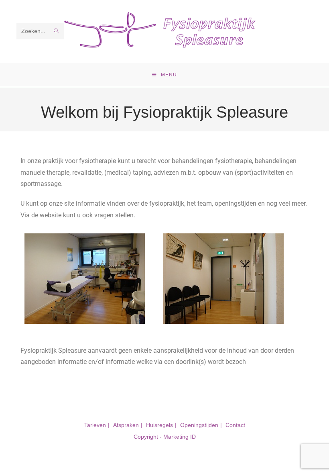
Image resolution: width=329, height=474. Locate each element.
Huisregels (159, 425)
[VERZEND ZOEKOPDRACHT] (56, 31)
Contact (235, 425)
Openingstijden (199, 425)
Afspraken (126, 425)
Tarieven (95, 425)
